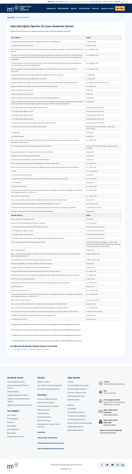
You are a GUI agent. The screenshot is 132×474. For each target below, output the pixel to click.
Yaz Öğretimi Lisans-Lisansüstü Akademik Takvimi (31, 349)
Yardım (105, 2)
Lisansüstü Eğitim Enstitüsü (47, 399)
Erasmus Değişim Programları (78, 385)
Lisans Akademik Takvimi (16, 382)
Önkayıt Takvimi (13, 392)
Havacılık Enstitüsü (44, 417)
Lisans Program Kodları (15, 436)
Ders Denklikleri (12, 419)
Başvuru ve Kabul (43, 382)
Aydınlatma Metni (110, 425)
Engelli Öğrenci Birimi (75, 427)
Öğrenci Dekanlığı (96, 2)
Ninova (67, 2)
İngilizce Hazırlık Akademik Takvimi (19, 405)
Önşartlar (10, 422)
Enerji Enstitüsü (43, 413)
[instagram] (118, 465)
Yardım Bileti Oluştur (111, 415)
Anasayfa (10, 17)
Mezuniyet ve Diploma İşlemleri (48, 389)
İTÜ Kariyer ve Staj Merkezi (77, 416)
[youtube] (112, 465)
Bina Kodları (11, 433)
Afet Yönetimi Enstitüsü (45, 402)
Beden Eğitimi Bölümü (75, 430)
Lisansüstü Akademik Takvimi (17, 395)
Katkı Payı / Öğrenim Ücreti (77, 392)
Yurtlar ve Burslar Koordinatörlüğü (80, 423)
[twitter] (107, 465)
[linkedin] (123, 465)
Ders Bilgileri (11, 426)
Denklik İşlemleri (74, 400)
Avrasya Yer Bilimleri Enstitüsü (48, 406)
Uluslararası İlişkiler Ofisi (76, 419)
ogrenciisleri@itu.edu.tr (108, 433)
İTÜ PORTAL (72, 409)
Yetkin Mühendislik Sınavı (76, 396)
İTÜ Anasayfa (59, 2)
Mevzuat (71, 382)
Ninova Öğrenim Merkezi (76, 412)
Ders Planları (11, 415)
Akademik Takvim (22, 17)
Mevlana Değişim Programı (77, 389)
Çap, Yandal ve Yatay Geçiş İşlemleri (49, 385)
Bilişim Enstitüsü (43, 410)
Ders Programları (13, 429)
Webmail (71, 405)
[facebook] (102, 465)
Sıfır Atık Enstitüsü (44, 420)
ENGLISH (117, 2)
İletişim (110, 2)
